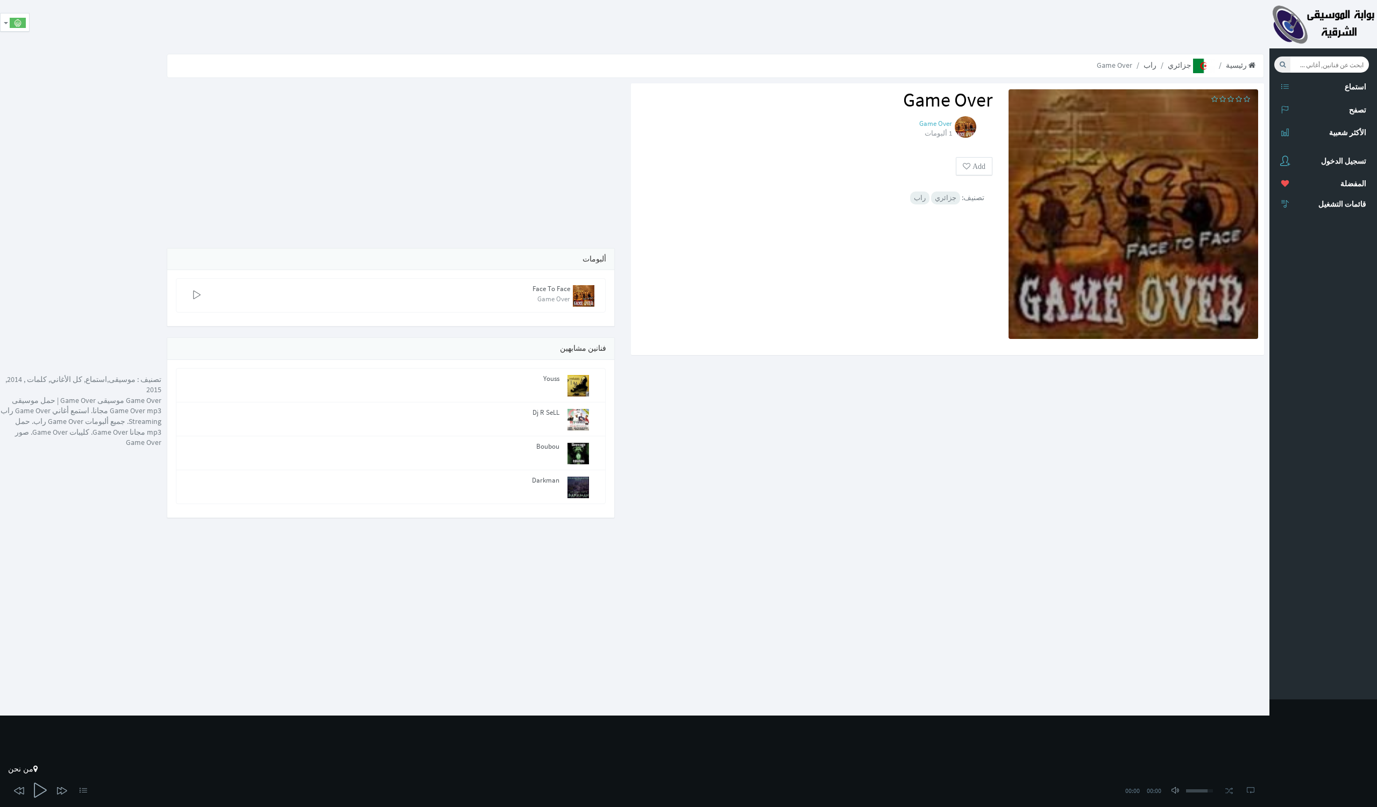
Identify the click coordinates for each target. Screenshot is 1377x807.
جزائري (1180, 65)
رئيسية (1237, 65)
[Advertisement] (1073, 24)
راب (1150, 65)
